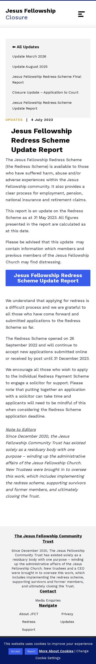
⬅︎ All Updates (25, 46)
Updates (67, 622)
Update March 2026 (29, 56)
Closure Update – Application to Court (45, 92)
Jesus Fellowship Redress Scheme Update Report (42, 105)
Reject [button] (31, 651)
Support (28, 629)
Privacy (67, 614)
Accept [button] (15, 651)
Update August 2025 (30, 66)
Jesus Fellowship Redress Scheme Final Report (46, 79)
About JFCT (28, 614)
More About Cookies (56, 651)
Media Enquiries (48, 600)
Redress (28, 622)
